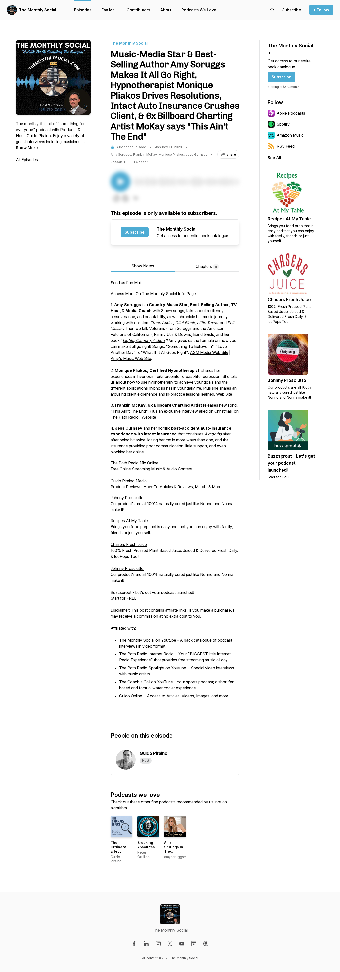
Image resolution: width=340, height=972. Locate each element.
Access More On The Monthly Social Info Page (153, 293)
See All (274, 157)
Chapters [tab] (206, 266)
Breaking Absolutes (146, 844)
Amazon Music (290, 135)
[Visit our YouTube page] (181, 943)
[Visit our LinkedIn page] (146, 943)
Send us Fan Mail (126, 282)
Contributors (138, 9)
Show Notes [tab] (142, 265)
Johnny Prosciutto (127, 497)
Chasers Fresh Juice (129, 544)
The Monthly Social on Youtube (147, 640)
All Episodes (27, 159)
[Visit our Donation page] (205, 943)
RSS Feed (286, 146)
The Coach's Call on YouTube (146, 681)
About (165, 9)
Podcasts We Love (198, 9)
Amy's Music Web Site (131, 358)
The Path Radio (125, 417)
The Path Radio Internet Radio (147, 653)
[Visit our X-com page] (170, 943)
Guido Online (131, 695)
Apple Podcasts (291, 113)
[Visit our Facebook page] (134, 943)
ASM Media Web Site (209, 352)
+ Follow (321, 9)
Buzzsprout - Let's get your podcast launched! (152, 592)
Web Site (224, 394)
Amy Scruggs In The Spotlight (173, 849)
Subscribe (135, 232)
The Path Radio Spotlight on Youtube (152, 667)
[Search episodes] (272, 10)
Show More (27, 147)
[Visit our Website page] (193, 943)
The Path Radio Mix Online (134, 462)
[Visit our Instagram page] (158, 943)
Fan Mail (109, 9)
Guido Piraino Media (129, 480)
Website (149, 417)
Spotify (283, 124)
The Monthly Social (37, 9)
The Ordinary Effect (118, 846)
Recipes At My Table (129, 520)
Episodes (82, 9)
